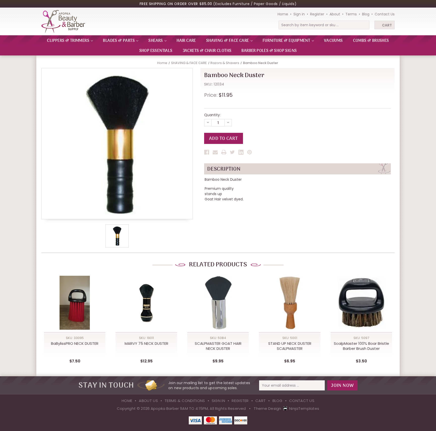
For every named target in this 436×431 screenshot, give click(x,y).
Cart (387, 25)
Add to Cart (74, 308)
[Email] (215, 152)
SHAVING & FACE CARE (228, 41)
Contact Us (385, 14)
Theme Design (267, 408)
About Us (148, 400)
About (335, 14)
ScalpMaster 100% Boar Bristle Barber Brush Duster (361, 346)
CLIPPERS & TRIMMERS (68, 41)
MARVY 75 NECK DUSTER (146, 343)
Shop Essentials (156, 51)
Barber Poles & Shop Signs (269, 51)
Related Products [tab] (218, 265)
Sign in (299, 14)
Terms (351, 14)
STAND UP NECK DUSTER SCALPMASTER (289, 346)
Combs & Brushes (371, 41)
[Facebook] (206, 152)
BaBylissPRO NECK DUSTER (74, 343)
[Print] (223, 152)
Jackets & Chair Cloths (207, 51)
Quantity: (212, 114)
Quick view (74, 298)
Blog (365, 14)
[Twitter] (232, 152)
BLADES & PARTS (119, 41)
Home (283, 14)
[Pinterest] (249, 152)
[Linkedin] (240, 152)
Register (317, 14)
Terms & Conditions (185, 400)
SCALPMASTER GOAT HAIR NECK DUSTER (218, 346)
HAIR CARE (186, 41)
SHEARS (156, 41)
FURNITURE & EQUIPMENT (287, 41)
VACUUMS (333, 41)
